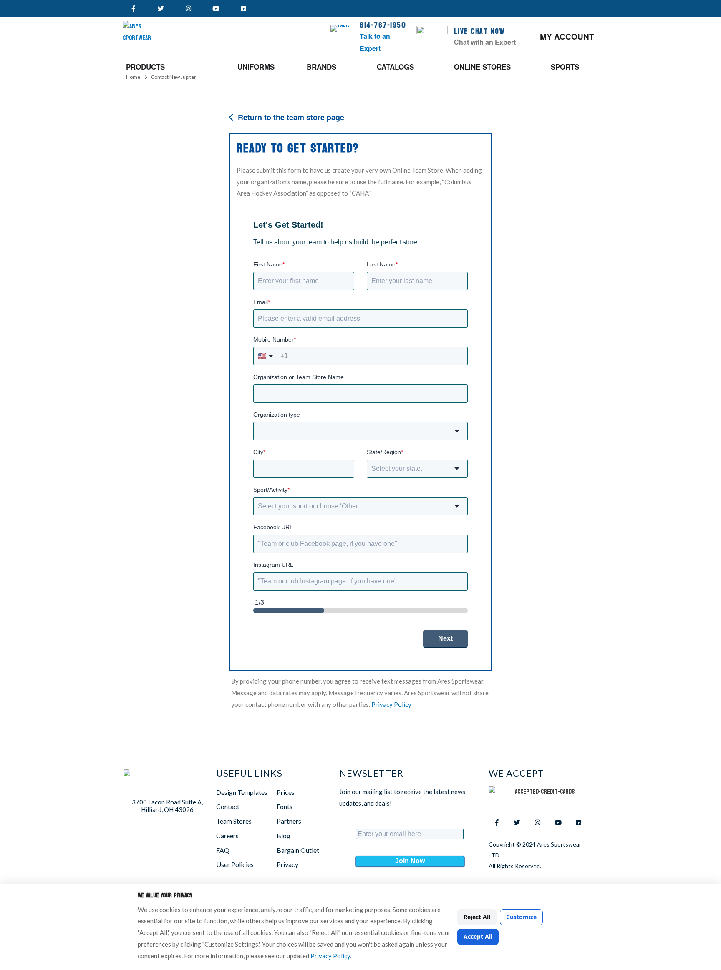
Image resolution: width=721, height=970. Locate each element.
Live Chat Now (479, 31)
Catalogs (395, 67)
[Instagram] (188, 8)
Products (145, 67)
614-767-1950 (383, 25)
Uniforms (256, 67)
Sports (565, 67)
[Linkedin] (243, 8)
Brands (321, 67)
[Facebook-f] (133, 8)
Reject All (477, 917)
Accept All (478, 936)
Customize (521, 917)
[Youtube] (215, 8)
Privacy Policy (330, 956)
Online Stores (482, 67)
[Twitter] (160, 8)
